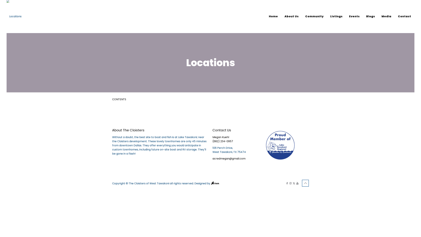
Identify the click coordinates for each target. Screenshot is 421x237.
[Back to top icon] (305, 183)
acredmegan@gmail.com (229, 158)
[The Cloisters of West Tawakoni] (14, 16)
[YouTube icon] (297, 183)
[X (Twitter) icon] (294, 183)
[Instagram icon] (290, 183)
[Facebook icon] (287, 183)
